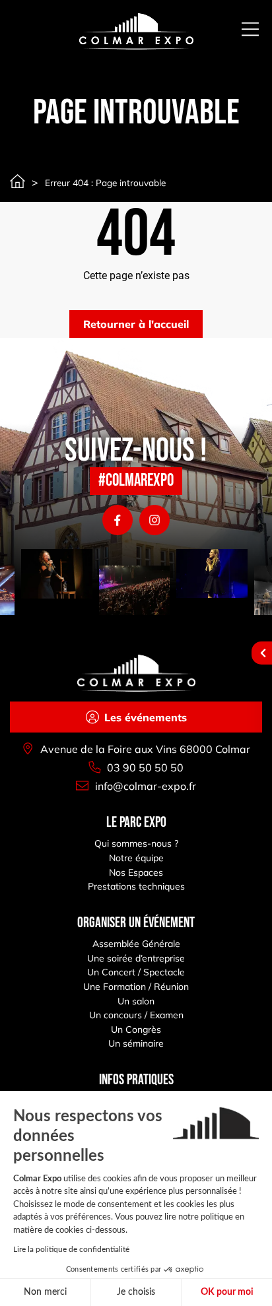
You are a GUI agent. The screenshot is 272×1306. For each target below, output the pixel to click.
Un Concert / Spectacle (136, 972)
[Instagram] (154, 520)
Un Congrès (136, 1029)
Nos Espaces (136, 872)
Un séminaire (136, 1043)
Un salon (136, 1001)
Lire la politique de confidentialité (71, 1249)
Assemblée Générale (136, 944)
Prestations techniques (136, 886)
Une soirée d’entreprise (136, 958)
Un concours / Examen (136, 1015)
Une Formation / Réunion (136, 987)
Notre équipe (136, 858)
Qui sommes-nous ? (136, 843)
